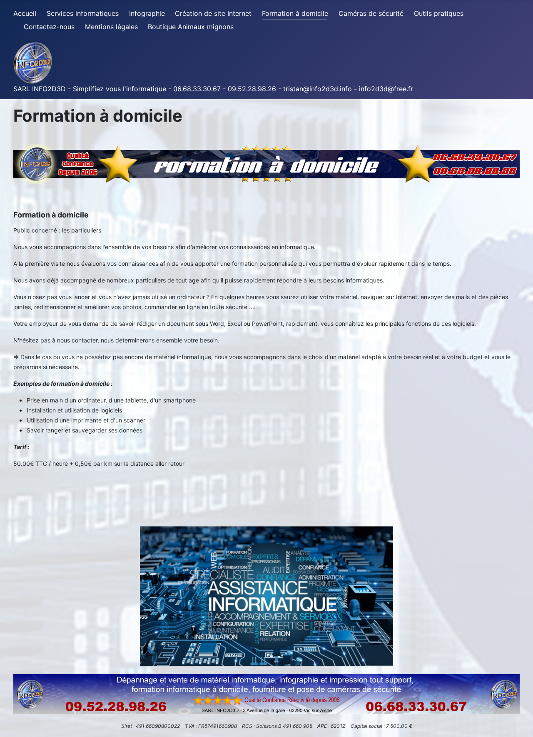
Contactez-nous (49, 26)
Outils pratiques (438, 13)
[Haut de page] (518, 721)
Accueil (24, 13)
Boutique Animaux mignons (191, 26)
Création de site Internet (213, 13)
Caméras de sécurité (371, 13)
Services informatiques (83, 13)
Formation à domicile (295, 13)
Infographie (147, 13)
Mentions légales (111, 26)
